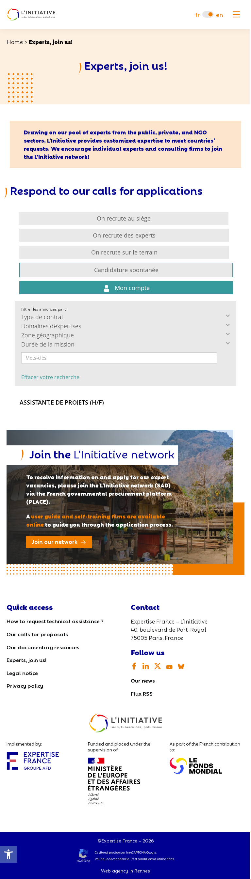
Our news (143, 680)
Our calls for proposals (37, 634)
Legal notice (22, 672)
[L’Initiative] (31, 14)
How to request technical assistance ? (55, 621)
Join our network (54, 541)
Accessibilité (8, 854)
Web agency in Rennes (125, 870)
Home (15, 41)
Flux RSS (142, 693)
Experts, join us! (26, 659)
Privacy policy (25, 685)
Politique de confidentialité (114, 859)
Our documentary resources (43, 647)
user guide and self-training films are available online (95, 520)
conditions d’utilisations (156, 859)
